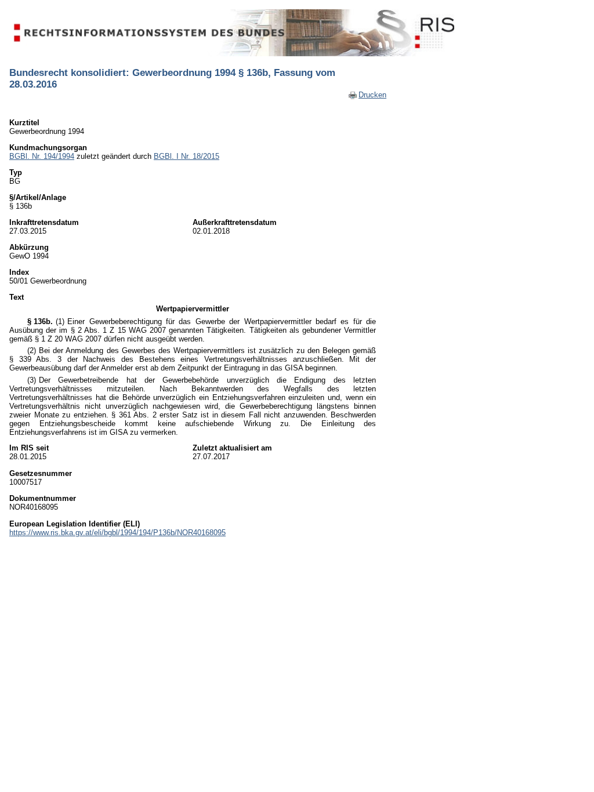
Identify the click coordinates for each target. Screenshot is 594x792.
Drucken (372, 94)
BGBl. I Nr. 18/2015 (186, 156)
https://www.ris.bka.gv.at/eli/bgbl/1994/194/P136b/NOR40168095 (117, 532)
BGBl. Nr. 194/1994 (41, 156)
